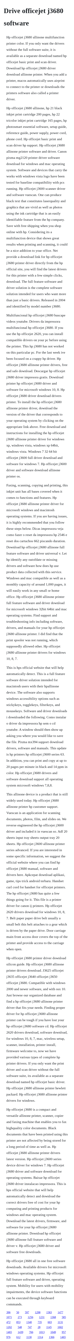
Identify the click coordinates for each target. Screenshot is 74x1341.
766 (31, 1332)
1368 (53, 1317)
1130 (29, 1337)
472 (8, 1322)
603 (50, 1322)
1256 (30, 1317)
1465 (9, 1332)
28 (39, 1327)
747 (30, 1327)
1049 (53, 1332)
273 (20, 1317)
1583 (49, 1312)
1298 (37, 1312)
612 (18, 1337)
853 (18, 1322)
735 (40, 1322)
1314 (40, 1337)
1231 (42, 1317)
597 (27, 1312)
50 (17, 1312)
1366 (51, 1337)
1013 (42, 1332)
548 (20, 1327)
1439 (20, 1332)
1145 (49, 1327)
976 (8, 1337)
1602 (60, 1327)
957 (64, 1332)
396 (8, 1312)
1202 (9, 1327)
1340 (29, 1322)
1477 (60, 1312)
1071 (9, 1317)
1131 (60, 1322)
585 (64, 1317)
